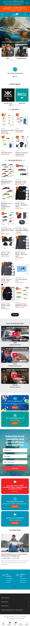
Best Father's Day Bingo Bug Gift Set (7, 131)
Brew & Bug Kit (19, 130)
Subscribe (15, 468)
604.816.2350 (8, 7)
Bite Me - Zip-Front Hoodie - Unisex (6, 280)
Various (3, 128)
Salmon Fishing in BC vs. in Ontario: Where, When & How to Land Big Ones (14, 555)
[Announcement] (13, 2)
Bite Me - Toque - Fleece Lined (6, 253)
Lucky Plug (4, 227)
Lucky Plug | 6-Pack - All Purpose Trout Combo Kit (7, 230)
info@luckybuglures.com (20, 7)
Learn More (15, 506)
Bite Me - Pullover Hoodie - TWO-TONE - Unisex (21, 254)
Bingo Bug (3, 179)
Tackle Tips (15, 523)
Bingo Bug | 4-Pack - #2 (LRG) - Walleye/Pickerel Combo (7, 206)
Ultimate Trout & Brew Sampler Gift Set (21, 153)
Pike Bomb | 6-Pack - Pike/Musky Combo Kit (21, 304)
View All (15, 314)
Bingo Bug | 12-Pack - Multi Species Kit (7, 182)
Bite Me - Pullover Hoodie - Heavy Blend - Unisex (21, 205)
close (27, 2)
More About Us (15, 491)
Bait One (15, 407)
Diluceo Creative (19, 618)
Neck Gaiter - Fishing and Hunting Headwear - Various (21, 230)
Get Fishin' (15, 423)
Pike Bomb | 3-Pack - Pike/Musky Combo (21, 182)
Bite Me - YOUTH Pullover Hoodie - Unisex (6, 305)
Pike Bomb (18, 179)
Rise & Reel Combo (6, 152)
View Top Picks (15, 36)
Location (13, 10)
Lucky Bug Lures (19, 202)
